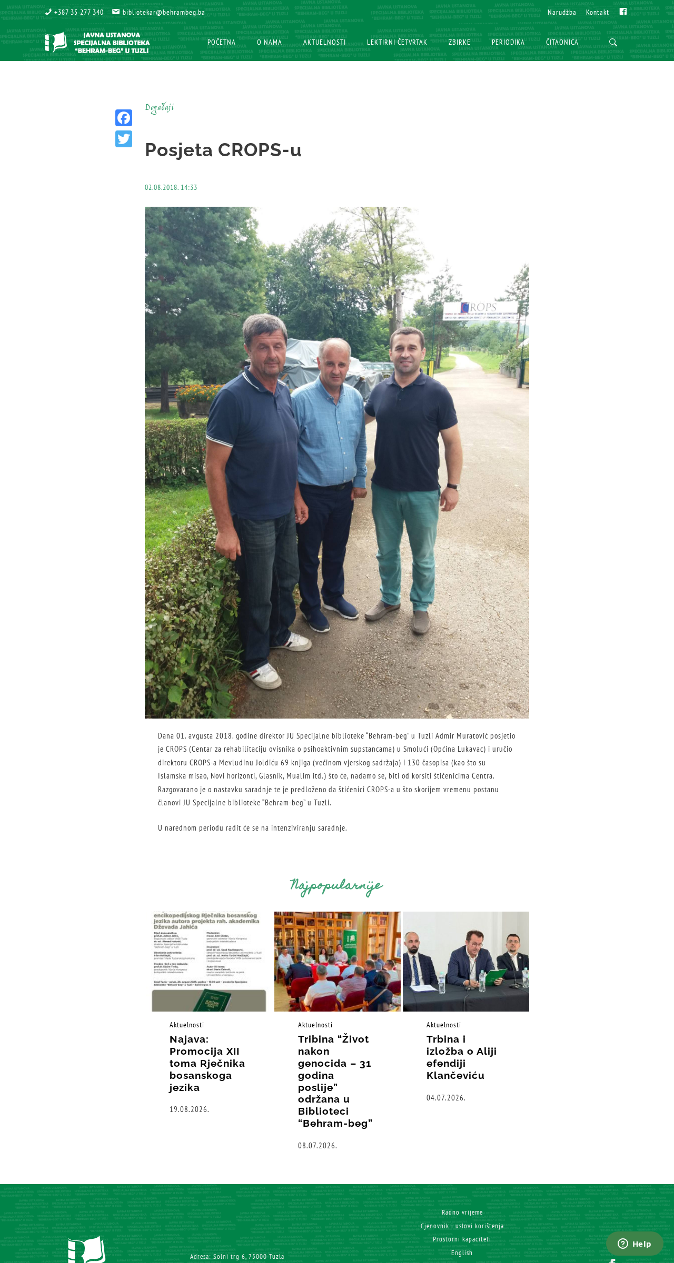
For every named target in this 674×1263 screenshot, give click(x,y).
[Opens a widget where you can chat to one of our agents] (634, 1244)
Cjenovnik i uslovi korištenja (462, 1225)
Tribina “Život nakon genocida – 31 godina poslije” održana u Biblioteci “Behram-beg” (335, 1081)
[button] (74, 12)
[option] (209, 1013)
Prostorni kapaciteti (462, 1239)
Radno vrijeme (462, 1212)
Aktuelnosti (187, 1024)
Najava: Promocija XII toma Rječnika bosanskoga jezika (207, 1063)
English (462, 1252)
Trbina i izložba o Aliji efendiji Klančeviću (462, 1056)
